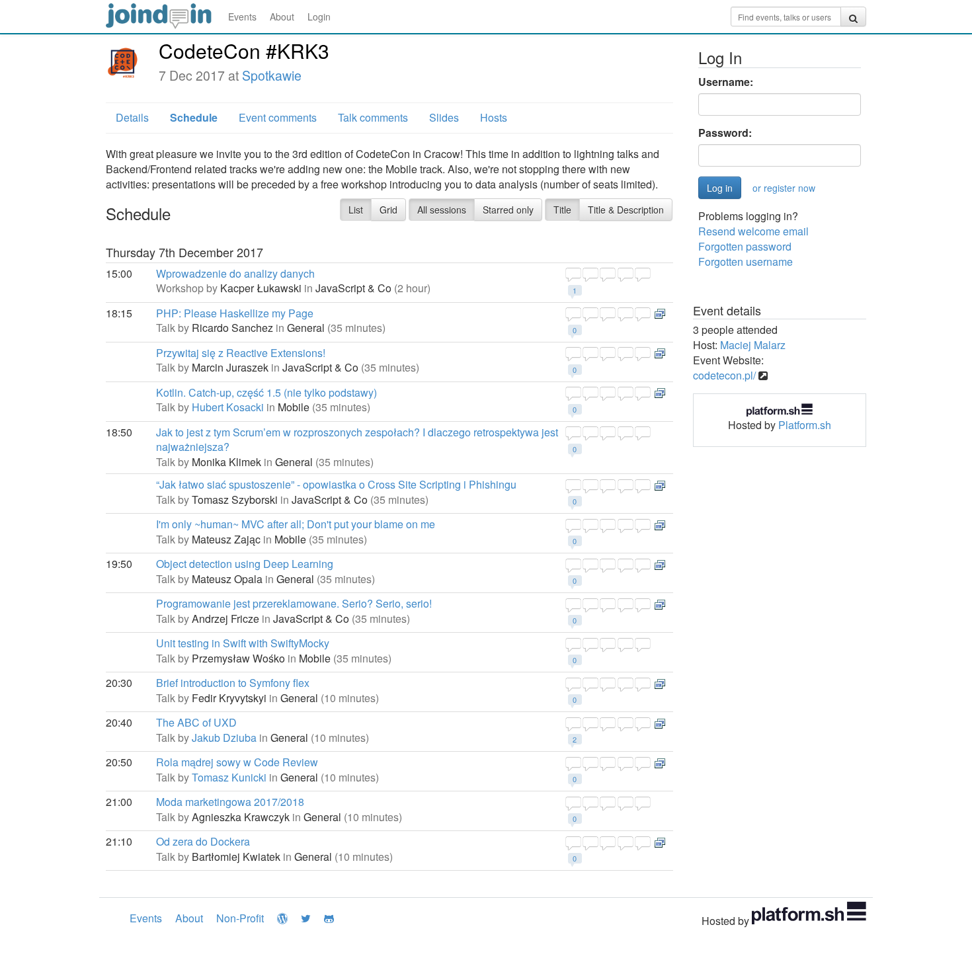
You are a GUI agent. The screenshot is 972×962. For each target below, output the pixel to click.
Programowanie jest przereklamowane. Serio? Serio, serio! (294, 603)
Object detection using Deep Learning (244, 563)
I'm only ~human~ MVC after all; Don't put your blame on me (295, 524)
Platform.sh (804, 424)
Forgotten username (745, 261)
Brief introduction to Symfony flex (232, 682)
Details (132, 117)
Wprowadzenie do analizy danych (235, 273)
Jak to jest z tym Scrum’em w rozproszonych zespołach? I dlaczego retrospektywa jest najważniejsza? (357, 439)
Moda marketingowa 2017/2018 (230, 801)
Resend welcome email (753, 231)
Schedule (194, 117)
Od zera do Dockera (203, 841)
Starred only (508, 209)
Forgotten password (744, 246)
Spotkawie (272, 75)
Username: (725, 82)
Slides (444, 117)
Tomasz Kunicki (229, 777)
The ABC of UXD (196, 722)
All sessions (441, 209)
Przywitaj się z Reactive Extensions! (240, 352)
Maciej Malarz (753, 344)
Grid (388, 209)
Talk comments (373, 117)
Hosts (493, 117)
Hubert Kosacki (228, 407)
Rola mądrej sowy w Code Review (237, 762)
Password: (725, 133)
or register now (783, 187)
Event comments (278, 117)
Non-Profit (240, 918)
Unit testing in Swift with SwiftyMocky (242, 643)
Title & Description (626, 209)
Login (319, 16)
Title (562, 209)
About (282, 16)
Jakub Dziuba (224, 737)
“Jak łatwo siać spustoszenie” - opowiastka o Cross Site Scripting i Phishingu (336, 484)
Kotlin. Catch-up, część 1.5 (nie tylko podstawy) (266, 392)
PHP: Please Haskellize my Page (234, 313)
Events (242, 16)
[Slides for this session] (660, 313)
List (355, 209)
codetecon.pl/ (724, 375)
